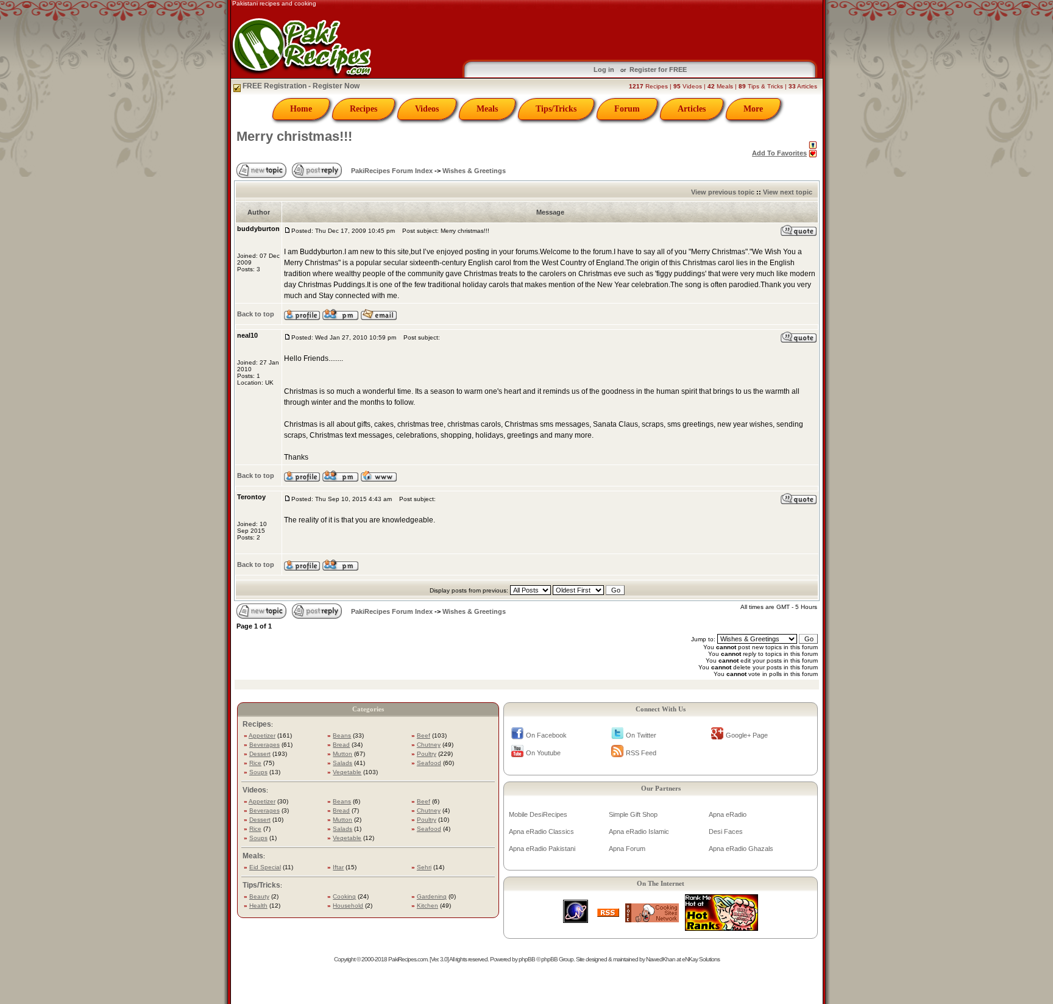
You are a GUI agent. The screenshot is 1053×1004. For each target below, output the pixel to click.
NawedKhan (660, 959)
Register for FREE (658, 69)
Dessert (260, 753)
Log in (604, 69)
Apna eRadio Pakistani (542, 848)
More (753, 108)
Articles (692, 108)
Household (348, 905)
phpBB (527, 959)
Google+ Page (747, 735)
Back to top (255, 314)
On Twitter (641, 735)
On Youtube (543, 753)
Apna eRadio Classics (541, 831)
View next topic (787, 192)
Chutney (429, 744)
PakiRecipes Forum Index (392, 170)
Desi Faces (726, 831)
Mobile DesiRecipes (538, 814)
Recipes (363, 108)
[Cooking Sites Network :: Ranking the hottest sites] (652, 919)
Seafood (429, 763)
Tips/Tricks (556, 108)
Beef (423, 735)
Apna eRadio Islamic (639, 831)
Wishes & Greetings (474, 170)
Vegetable (347, 772)
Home (301, 108)
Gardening (432, 896)
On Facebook (546, 735)
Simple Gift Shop (633, 814)
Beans (342, 735)
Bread (341, 744)
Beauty (259, 896)
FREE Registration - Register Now (300, 86)
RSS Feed (641, 753)
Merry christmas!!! (294, 136)
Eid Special (265, 867)
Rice (255, 763)
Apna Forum (627, 848)
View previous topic (722, 192)
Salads (342, 763)
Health (258, 905)
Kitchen (427, 905)
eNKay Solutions (701, 959)
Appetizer (262, 735)
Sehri (424, 867)
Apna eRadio (727, 814)
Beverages (264, 744)
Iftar (338, 867)
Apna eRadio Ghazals (741, 848)
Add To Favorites (779, 153)
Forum (627, 108)
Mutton (342, 753)
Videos (427, 108)
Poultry (426, 753)
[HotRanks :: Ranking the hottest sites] (721, 927)
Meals (487, 108)
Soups (258, 772)
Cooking (344, 896)
